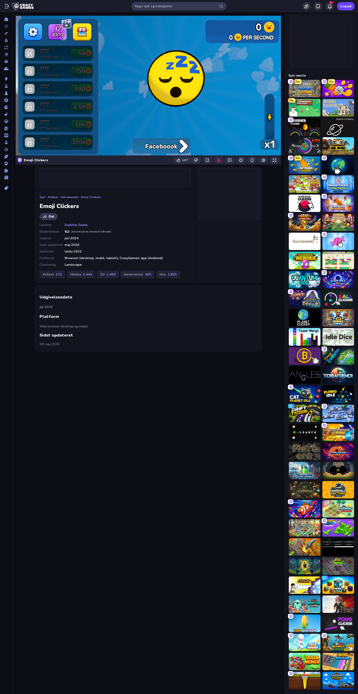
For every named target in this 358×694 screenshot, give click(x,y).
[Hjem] (6, 19)
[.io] (6, 107)
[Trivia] (6, 177)
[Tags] (6, 188)
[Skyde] (6, 149)
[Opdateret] (6, 47)
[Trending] (6, 40)
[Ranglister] (6, 68)
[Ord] (6, 135)
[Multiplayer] (6, 61)
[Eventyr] (6, 100)
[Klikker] (6, 114)
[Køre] (6, 121)
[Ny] (6, 33)
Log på (345, 6)
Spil (42, 197)
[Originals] (6, 54)
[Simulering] (6, 142)
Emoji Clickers (91, 197)
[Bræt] (6, 93)
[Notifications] (329, 6)
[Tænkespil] (6, 170)
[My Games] (318, 6)
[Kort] (6, 128)
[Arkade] (6, 86)
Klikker (53, 197)
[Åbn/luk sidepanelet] (7, 6)
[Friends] (306, 6)
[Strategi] (6, 163)
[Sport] (6, 156)
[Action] (6, 79)
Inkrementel (69, 197)
